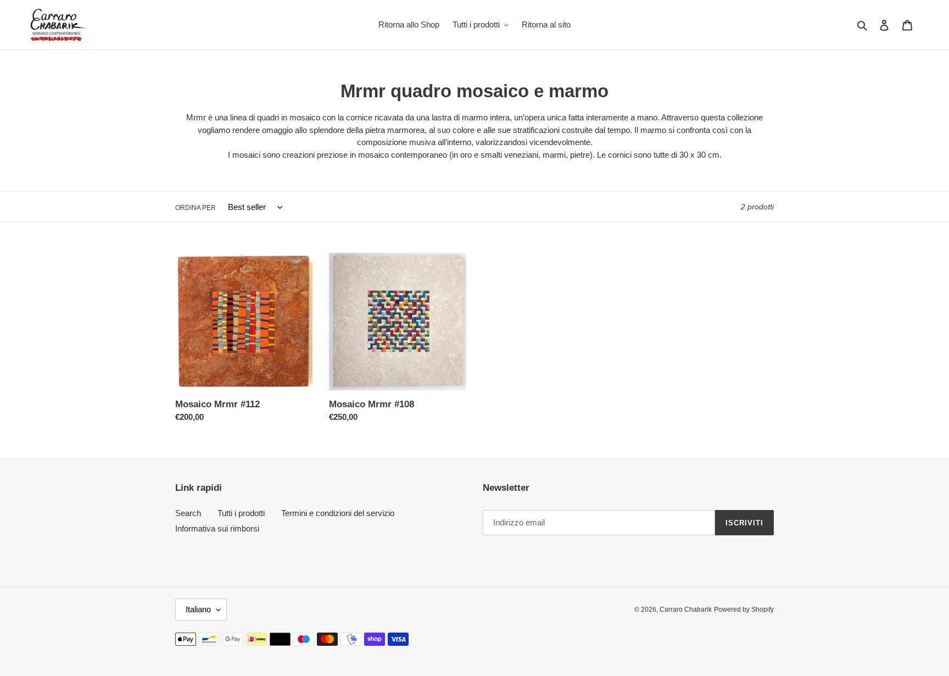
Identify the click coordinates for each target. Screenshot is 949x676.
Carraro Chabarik (686, 609)
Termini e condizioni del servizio (337, 513)
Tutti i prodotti (241, 513)
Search (188, 513)
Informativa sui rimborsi (217, 528)
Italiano (198, 609)
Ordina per (195, 208)
